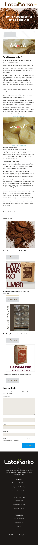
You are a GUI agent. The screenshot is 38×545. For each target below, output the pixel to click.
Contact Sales (19, 500)
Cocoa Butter (19, 522)
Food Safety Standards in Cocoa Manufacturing (16, 334)
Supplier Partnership (19, 487)
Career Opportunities (19, 491)
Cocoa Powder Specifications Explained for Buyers (17, 374)
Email (5, 424)
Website (5, 431)
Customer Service (19, 504)
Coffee (19, 526)
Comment (6, 396)
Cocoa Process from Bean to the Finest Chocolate (17, 251)
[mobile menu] (35, 3)
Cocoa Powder (19, 518)
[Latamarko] (19, 4)
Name (5, 417)
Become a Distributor (19, 483)
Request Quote (19, 508)
